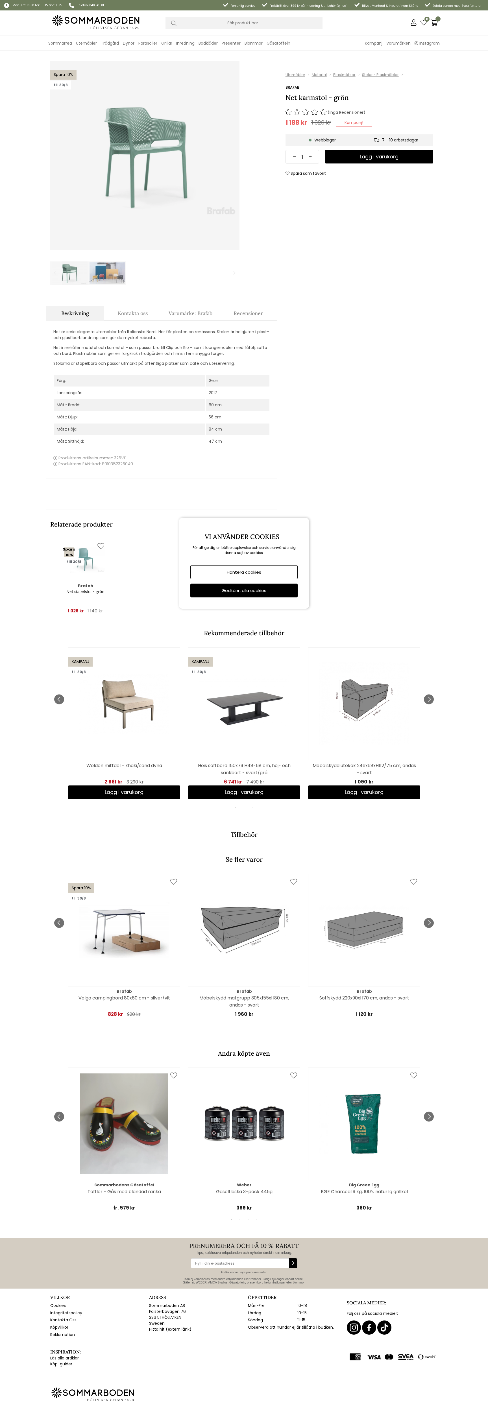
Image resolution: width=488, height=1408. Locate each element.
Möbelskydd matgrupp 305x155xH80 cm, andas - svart (244, 1001)
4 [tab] (257, 1026)
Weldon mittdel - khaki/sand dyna (124, 765)
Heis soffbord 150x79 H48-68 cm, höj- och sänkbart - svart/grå (244, 769)
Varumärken (398, 43)
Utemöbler (295, 74)
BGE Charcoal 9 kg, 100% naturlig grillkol (364, 1191)
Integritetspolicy (66, 1313)
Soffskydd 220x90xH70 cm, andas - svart (364, 998)
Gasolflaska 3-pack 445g (244, 1191)
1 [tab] (235, 807)
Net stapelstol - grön (85, 591)
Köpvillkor (59, 1327)
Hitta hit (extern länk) (170, 1329)
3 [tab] (252, 807)
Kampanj (373, 43)
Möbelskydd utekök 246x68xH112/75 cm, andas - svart (364, 769)
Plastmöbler (344, 74)
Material (319, 74)
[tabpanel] (124, 723)
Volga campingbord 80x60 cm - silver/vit (124, 998)
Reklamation (62, 1334)
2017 (213, 393)
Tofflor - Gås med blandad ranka (124, 1191)
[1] (144, 155)
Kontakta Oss (63, 1320)
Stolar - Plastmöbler (380, 74)
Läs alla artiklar (64, 1358)
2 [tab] (244, 807)
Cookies (58, 1305)
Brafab (292, 87)
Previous (59, 699)
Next (429, 699)
